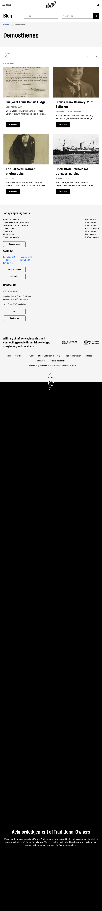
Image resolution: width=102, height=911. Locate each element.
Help (9, 356)
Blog (7, 16)
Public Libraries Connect (48, 356)
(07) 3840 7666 (10, 291)
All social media (14, 269)
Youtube (24, 259)
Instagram (24, 257)
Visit (14, 311)
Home (5, 24)
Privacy (31, 356)
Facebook (8, 257)
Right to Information (73, 356)
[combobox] (41, 16)
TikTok (6, 259)
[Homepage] (70, 342)
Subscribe (14, 276)
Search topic (8, 54)
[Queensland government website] (91, 342)
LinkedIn (7, 262)
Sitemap (89, 356)
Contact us (14, 318)
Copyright (19, 356)
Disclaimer (41, 360)
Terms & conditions (57, 360)
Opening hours (14, 244)
